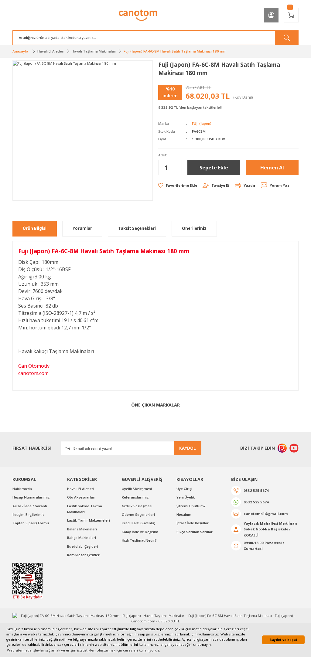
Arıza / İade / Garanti (29, 506)
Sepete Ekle (214, 167)
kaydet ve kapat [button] (283, 640)
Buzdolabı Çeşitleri (82, 546)
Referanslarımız (135, 497)
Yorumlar (82, 228)
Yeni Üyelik (185, 497)
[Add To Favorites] (177, 185)
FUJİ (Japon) (201, 123)
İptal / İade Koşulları (193, 523)
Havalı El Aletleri (80, 488)
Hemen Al (272, 167)
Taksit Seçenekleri (137, 228)
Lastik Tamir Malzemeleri (88, 520)
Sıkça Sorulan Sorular (194, 531)
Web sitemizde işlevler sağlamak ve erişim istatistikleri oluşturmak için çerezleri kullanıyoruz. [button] (83, 650)
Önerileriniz (194, 228)
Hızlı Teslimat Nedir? (139, 540)
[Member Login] (271, 15)
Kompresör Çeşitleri (84, 555)
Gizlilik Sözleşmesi (137, 506)
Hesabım (183, 514)
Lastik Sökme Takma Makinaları (84, 509)
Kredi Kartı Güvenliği (139, 523)
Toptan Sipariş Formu (30, 523)
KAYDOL (187, 448)
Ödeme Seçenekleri (138, 514)
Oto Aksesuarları (81, 497)
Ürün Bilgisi (34, 228)
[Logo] (138, 15)
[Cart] (291, 15)
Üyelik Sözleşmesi (137, 488)
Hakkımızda (22, 488)
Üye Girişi (184, 488)
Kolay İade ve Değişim (140, 531)
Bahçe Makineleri (81, 537)
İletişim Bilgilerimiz (28, 514)
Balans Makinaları (82, 529)
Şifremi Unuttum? (191, 506)
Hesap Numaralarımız (31, 497)
